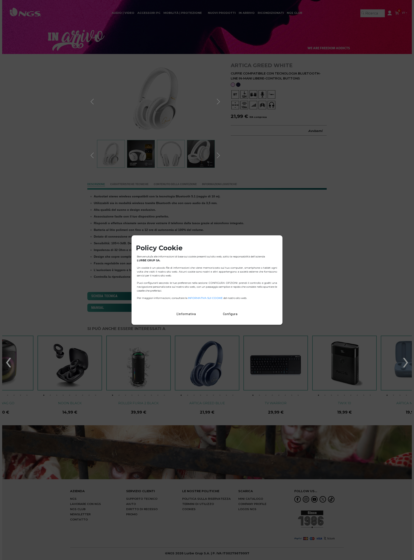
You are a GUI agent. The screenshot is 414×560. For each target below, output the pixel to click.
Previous (93, 101)
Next (219, 101)
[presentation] (8, 360)
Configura (230, 314)
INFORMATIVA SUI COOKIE (205, 298)
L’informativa (186, 314)
